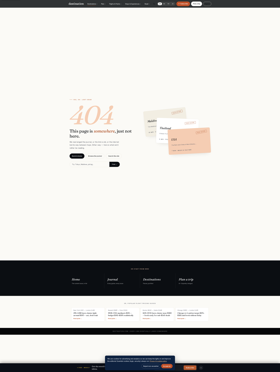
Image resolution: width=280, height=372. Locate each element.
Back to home (77, 156)
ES (164, 4)
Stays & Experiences (133, 4)
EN (160, 4)
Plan (103, 4)
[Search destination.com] (154, 4)
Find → (114, 164)
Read (147, 4)
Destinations (92, 4)
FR (168, 4)
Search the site (113, 156)
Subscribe (190, 368)
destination (77, 3)
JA (173, 3)
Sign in (207, 4)
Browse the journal (95, 156)
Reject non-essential (150, 366)
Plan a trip (196, 4)
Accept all (167, 366)
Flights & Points (115, 4)
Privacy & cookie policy (158, 361)
